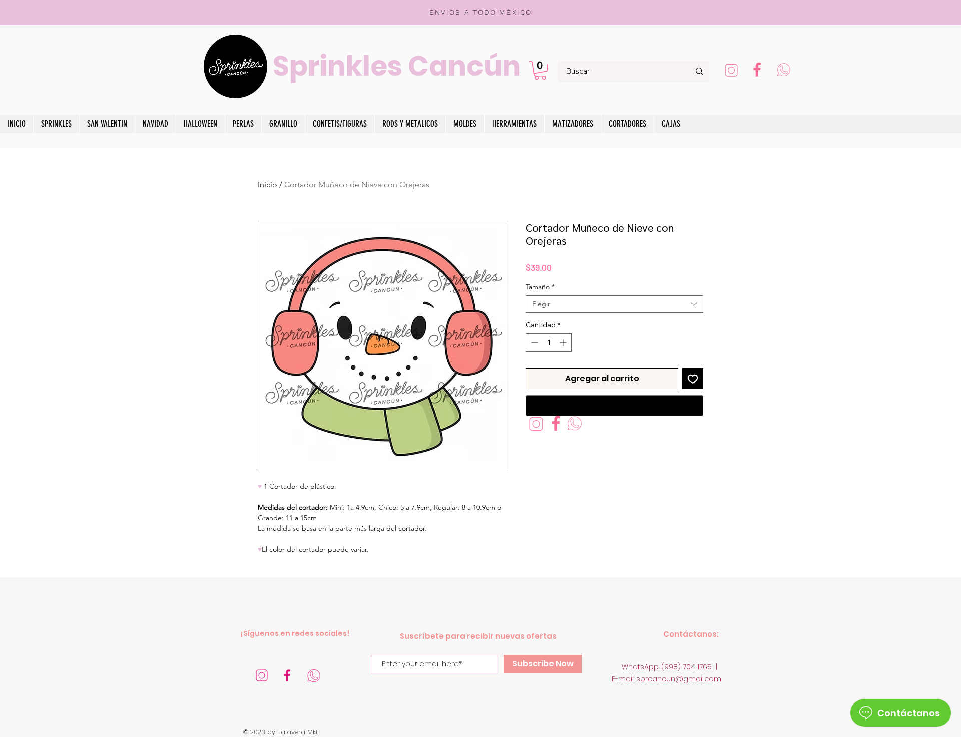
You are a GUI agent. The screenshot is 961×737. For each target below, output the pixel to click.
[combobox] (614, 304)
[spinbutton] (549, 342)
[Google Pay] (614, 405)
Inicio (267, 184)
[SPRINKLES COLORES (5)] (262, 675)
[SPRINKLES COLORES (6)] (314, 675)
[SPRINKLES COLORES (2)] (757, 71)
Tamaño (540, 287)
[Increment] (564, 342)
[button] (540, 70)
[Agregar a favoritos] (692, 378)
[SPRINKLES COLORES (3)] (731, 71)
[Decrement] (533, 342)
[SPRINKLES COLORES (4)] (288, 675)
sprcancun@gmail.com (678, 679)
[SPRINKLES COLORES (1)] (783, 71)
